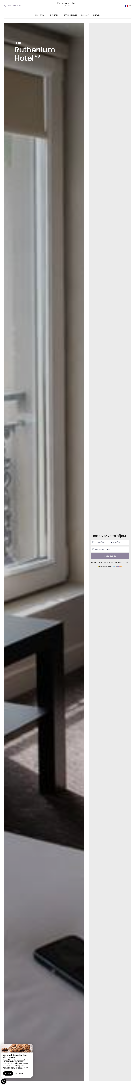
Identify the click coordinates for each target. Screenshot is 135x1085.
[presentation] (17, 1075)
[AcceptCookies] (3, 1081)
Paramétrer (19, 1073)
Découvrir (39, 15)
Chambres (54, 15)
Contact (85, 15)
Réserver (96, 15)
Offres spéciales (70, 15)
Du (95, 542)
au (112, 542)
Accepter (8, 1073)
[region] (17, 1061)
